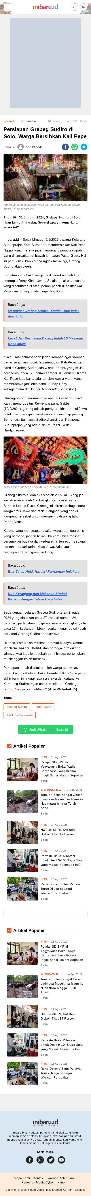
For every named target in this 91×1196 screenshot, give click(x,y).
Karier (61, 1182)
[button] (83, 7)
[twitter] (83, 146)
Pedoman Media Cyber (38, 1182)
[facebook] (65, 146)
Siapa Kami (22, 1178)
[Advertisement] (45, 63)
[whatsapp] (74, 146)
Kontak (38, 1178)
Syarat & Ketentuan (60, 1178)
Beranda (9, 121)
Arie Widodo (34, 147)
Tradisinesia (27, 121)
